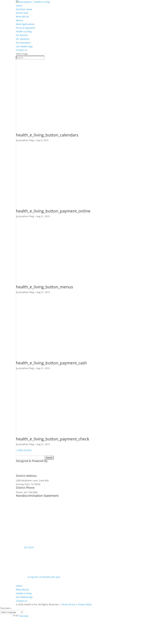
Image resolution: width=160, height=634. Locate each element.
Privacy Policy (85, 604)
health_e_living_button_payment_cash (51, 363)
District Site (22, 12)
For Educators (23, 42)
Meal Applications (25, 24)
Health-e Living (24, 31)
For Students (22, 38)
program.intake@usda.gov (44, 576)
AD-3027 (29, 547)
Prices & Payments (25, 27)
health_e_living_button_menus (44, 287)
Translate (23, 615)
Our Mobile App (24, 46)
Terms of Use (68, 604)
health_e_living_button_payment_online (53, 211)
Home (19, 5)
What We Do (22, 16)
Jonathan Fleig (26, 140)
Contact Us (21, 50)
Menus (19, 20)
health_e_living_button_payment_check (52, 439)
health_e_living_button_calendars (47, 135)
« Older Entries (24, 450)
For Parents (22, 35)
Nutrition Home (24, 9)
